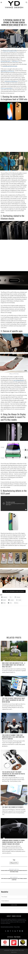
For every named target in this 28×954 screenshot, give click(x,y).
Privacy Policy (17, 926)
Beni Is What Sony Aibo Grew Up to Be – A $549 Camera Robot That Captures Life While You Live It (13, 665)
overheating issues (5, 60)
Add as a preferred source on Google (14, 591)
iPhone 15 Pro (14, 863)
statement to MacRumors (11, 81)
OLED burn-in (15, 60)
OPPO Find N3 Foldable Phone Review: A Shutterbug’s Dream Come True (14, 878)
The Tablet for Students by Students (12, 807)
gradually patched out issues (10, 66)
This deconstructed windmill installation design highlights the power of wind (14, 870)
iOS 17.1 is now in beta (6, 88)
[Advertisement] (14, 14)
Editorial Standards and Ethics (7, 926)
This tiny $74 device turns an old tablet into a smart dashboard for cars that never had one (13, 700)
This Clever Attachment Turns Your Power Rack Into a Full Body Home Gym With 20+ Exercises (13, 737)
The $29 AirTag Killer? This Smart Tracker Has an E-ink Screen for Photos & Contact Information (13, 773)
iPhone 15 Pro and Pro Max (10, 50)
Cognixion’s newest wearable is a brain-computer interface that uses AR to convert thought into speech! (13, 842)
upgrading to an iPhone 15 (7, 70)
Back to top (13, 952)
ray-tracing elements (18, 380)
